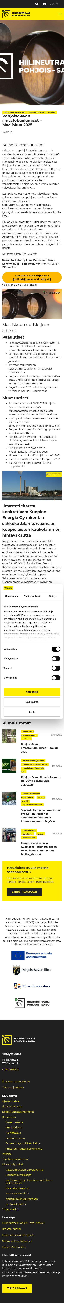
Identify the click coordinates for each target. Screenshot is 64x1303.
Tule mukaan (17, 1288)
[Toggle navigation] (60, 14)
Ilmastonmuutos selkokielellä (24, 1148)
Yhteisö (7, 1153)
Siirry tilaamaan (24, 891)
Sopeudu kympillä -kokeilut (23, 1143)
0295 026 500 (10, 1069)
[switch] (56, 658)
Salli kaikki (32, 691)
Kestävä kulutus (16, 1204)
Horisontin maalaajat (18, 1174)
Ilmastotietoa (14, 1127)
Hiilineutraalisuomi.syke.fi (18, 1235)
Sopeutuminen (15, 1138)
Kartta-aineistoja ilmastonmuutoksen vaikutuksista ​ (29, 1182)
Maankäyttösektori (17, 1188)
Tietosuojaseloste (13, 1087)
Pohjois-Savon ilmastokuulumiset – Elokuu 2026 (39, 748)
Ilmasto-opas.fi (11, 1229)
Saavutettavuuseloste (16, 1081)
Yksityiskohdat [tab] (32, 596)
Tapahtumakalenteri (15, 1159)
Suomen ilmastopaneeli (17, 1241)
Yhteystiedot (10, 1209)
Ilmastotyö (9, 1117)
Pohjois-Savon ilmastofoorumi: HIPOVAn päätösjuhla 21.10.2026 (41, 781)
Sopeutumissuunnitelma (18, 1111)
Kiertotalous (13, 1132)
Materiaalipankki (12, 1164)
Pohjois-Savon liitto (14, 1247)
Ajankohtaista (10, 1101)
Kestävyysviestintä (17, 1193)
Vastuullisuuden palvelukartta (24, 1169)
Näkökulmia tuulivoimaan (22, 1198)
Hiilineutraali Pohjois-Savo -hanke (23, 1223)
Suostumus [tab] (11, 596)
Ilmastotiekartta (12, 1106)
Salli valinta (32, 701)
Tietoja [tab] (52, 596)
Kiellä (32, 712)
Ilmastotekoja (14, 1122)
